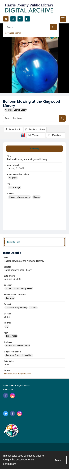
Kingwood (13, 178)
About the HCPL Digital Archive (16, 385)
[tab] (34, 149)
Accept (58, 460)
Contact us (8, 389)
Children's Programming (19, 197)
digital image (14, 187)
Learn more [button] (9, 464)
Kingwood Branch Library (16, 110)
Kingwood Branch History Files (19, 355)
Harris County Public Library (18, 346)
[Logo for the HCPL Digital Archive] (29, 8)
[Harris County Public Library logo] (11, 431)
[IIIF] (23, 135)
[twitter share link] (5, 413)
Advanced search (13, 33)
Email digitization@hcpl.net (17, 373)
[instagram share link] (12, 395)
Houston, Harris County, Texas (19, 288)
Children (36, 197)
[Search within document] (62, 118)
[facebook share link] (5, 395)
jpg (7, 326)
